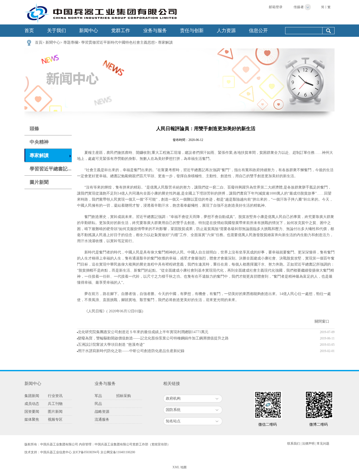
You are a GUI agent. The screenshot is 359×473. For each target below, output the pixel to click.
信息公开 (258, 30)
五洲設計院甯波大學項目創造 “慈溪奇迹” (111, 345)
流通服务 (102, 419)
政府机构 (173, 398)
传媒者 (299, 7)
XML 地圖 (179, 467)
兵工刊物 (55, 404)
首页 (29, 30)
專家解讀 (165, 42)
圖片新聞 (39, 182)
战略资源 (102, 412)
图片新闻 (55, 412)
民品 (98, 404)
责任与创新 (192, 30)
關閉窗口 (322, 321)
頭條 (34, 128)
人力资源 (226, 30)
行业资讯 (55, 396)
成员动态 (31, 404)
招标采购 (123, 396)
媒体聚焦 (31, 419)
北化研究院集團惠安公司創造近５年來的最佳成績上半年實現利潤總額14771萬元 (143, 332)
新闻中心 (88, 30)
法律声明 (308, 443)
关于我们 (56, 30)
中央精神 (39, 142)
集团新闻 (31, 396)
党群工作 (120, 30)
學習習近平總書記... (50, 168)
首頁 (38, 42)
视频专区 (55, 419)
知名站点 (173, 421)
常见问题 (323, 443)
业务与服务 (155, 30)
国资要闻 (31, 412)
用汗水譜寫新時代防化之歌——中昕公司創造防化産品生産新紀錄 (131, 351)
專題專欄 (70, 42)
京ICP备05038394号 (86, 452)
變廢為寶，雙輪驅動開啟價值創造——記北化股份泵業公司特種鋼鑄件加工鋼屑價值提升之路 (153, 338)
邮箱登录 (276, 7)
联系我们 (293, 443)
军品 (98, 396)
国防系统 (173, 410)
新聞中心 (52, 42)
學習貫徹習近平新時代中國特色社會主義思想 (118, 42)
